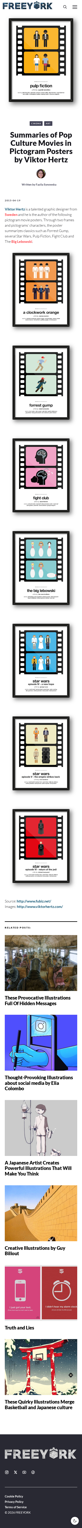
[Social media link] (7, 1472)
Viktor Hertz (15, 209)
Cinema (36, 123)
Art (48, 123)
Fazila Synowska (46, 184)
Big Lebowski (21, 241)
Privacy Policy (14, 1501)
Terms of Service (16, 1507)
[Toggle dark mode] (75, 1521)
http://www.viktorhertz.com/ (40, 906)
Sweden (11, 214)
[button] (65, 7)
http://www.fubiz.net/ (34, 901)
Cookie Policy (14, 1496)
